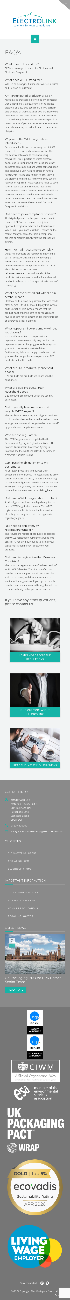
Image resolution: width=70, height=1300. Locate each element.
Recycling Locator (20, 916)
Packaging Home (18, 861)
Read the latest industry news (35, 765)
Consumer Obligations (23, 908)
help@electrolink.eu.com (17, 273)
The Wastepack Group (22, 853)
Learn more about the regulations (35, 657)
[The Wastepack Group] (35, 19)
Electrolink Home (20, 869)
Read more (15, 989)
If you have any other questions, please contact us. (30, 602)
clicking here (45, 490)
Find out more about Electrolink (35, 712)
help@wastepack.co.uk (23, 831)
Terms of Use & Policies (23, 892)
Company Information (22, 900)
